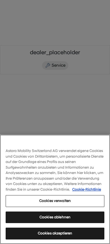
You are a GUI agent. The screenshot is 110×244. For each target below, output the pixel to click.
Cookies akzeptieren (55, 233)
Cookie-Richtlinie (86, 189)
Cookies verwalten (55, 201)
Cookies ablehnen (55, 217)
